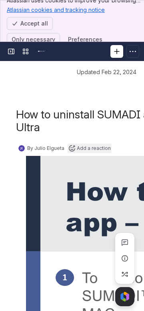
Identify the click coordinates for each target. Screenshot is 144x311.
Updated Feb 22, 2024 (106, 72)
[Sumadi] (41, 51)
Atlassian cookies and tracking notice (56, 9)
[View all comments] (124, 242)
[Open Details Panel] (124, 258)
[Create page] (124, 274)
